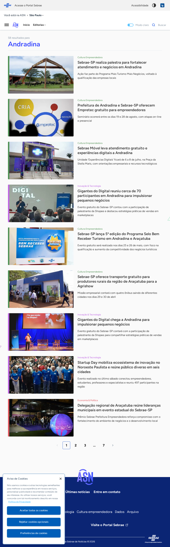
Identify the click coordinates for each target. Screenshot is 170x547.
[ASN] (85, 477)
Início (26, 24)
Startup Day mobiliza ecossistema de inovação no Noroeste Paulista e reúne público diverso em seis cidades (119, 367)
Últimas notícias (77, 492)
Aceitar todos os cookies (34, 510)
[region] (34, 509)
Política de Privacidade (19, 501)
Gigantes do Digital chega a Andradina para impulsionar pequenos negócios (114, 322)
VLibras (162, 5)
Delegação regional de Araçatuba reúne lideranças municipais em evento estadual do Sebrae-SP (119, 407)
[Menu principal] (6, 25)
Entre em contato (107, 492)
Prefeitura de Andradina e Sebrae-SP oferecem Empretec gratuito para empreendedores (116, 107)
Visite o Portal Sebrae (107, 525)
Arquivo (133, 512)
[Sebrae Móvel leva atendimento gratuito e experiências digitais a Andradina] (41, 160)
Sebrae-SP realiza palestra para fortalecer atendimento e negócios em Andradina (112, 64)
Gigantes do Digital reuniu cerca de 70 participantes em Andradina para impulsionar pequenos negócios (115, 196)
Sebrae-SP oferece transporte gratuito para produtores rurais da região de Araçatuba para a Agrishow (117, 281)
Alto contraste (154, 5)
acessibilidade (139, 5)
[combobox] (36, 15)
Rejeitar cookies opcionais (33, 522)
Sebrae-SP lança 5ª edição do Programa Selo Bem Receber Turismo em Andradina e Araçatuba (118, 236)
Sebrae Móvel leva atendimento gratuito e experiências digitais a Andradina (112, 150)
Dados (119, 512)
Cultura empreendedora (94, 512)
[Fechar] (60, 478)
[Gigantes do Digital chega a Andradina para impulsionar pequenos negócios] (41, 332)
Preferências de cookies (33, 533)
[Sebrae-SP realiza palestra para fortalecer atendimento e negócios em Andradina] (41, 75)
